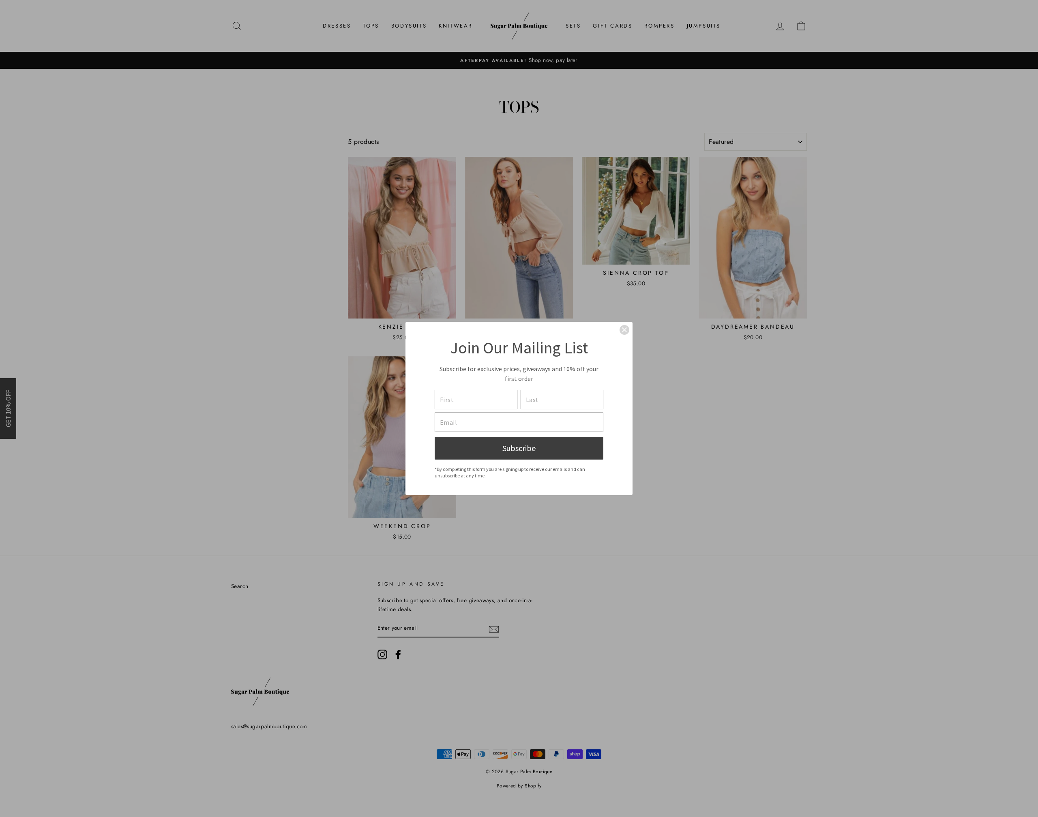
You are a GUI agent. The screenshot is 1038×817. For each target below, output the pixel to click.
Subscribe (519, 448)
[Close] (624, 330)
